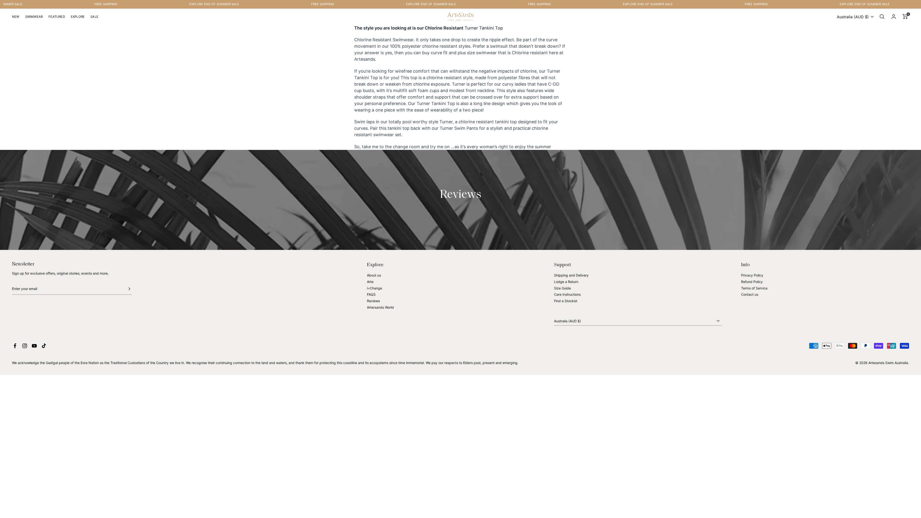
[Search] (882, 17)
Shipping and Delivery (571, 275)
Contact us (749, 294)
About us (374, 275)
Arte (370, 282)
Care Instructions (567, 294)
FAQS (371, 294)
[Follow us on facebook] (15, 346)
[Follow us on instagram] (25, 346)
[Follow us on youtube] (34, 346)
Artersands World (380, 307)
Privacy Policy (752, 275)
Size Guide (562, 288)
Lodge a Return (566, 282)
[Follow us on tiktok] (44, 346)
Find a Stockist (565, 301)
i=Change (374, 288)
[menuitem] (15, 18)
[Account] (893, 17)
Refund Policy (752, 282)
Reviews (373, 301)
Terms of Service (754, 288)
